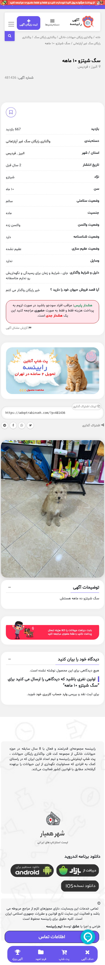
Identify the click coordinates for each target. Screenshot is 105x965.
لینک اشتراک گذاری (85, 406)
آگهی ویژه (17, 959)
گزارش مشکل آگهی (17, 328)
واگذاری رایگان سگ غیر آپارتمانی (28, 141)
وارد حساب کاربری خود (51, 694)
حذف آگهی (87, 959)
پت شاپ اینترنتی (83, 759)
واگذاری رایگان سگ (45, 37)
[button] (52, 588)
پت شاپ (64, 959)
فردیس (83, 66)
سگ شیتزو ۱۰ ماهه (81, 60)
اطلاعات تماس (52, 937)
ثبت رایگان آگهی (29, 25)
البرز (94, 66)
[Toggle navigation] (10, 24)
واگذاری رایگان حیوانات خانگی (75, 37)
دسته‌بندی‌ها (52, 25)
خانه (97, 37)
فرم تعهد (40, 959)
